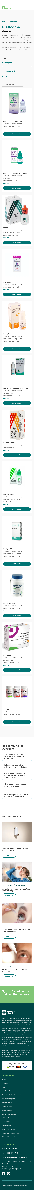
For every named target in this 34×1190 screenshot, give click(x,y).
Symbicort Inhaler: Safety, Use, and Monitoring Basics (15, 849)
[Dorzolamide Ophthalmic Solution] (17, 370)
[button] (17, 756)
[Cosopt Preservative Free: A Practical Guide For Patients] (17, 913)
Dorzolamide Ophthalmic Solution (15, 388)
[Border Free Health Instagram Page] (8, 1174)
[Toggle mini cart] (31, 5)
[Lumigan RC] (17, 531)
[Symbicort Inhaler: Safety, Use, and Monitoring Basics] (17, 832)
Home (4, 21)
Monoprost (7, 655)
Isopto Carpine (8, 495)
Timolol (6, 709)
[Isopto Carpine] (17, 476)
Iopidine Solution (9, 443)
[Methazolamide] (17, 585)
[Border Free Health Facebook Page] (3, 1174)
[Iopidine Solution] (17, 425)
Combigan (7, 282)
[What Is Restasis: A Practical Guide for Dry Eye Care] (17, 953)
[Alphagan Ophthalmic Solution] (17, 103)
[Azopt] (17, 210)
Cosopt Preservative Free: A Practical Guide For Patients (16, 930)
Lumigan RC (7, 549)
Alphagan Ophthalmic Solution (14, 121)
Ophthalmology (7, 885)
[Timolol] (17, 691)
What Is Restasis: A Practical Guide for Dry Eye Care (16, 971)
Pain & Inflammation (21, 885)
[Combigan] (17, 264)
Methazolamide (9, 603)
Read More (9, 855)
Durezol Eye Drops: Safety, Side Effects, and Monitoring (16, 890)
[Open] (3, 3)
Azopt (5, 228)
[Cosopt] (17, 316)
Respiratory (6, 845)
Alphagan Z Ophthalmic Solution (15, 173)
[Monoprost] (17, 637)
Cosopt (6, 334)
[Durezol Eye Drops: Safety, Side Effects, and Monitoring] (17, 872)
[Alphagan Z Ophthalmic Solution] (17, 155)
